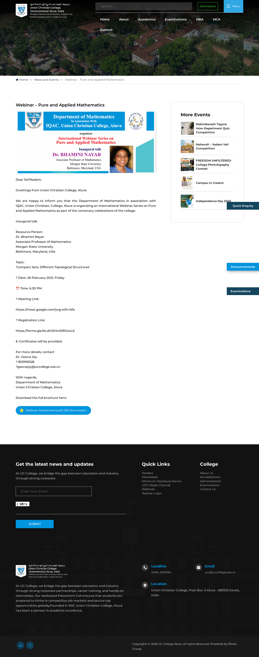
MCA (216, 19)
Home (105, 19)
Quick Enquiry (243, 206)
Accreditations (210, 477)
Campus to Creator (210, 183)
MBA (199, 19)
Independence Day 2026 (213, 201)
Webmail (148, 489)
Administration (210, 481)
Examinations (176, 19)
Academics (146, 19)
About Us (206, 473)
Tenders (147, 473)
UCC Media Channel (156, 485)
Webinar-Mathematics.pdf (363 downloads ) (56, 410)
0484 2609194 (161, 572)
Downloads (150, 477)
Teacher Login (152, 493)
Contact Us (208, 489)
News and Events (46, 79)
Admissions (208, 6)
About (124, 19)
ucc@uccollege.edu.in (220, 572)
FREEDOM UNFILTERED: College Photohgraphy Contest (213, 164)
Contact (106, 30)
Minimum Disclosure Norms (161, 481)
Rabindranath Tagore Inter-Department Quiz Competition (213, 128)
